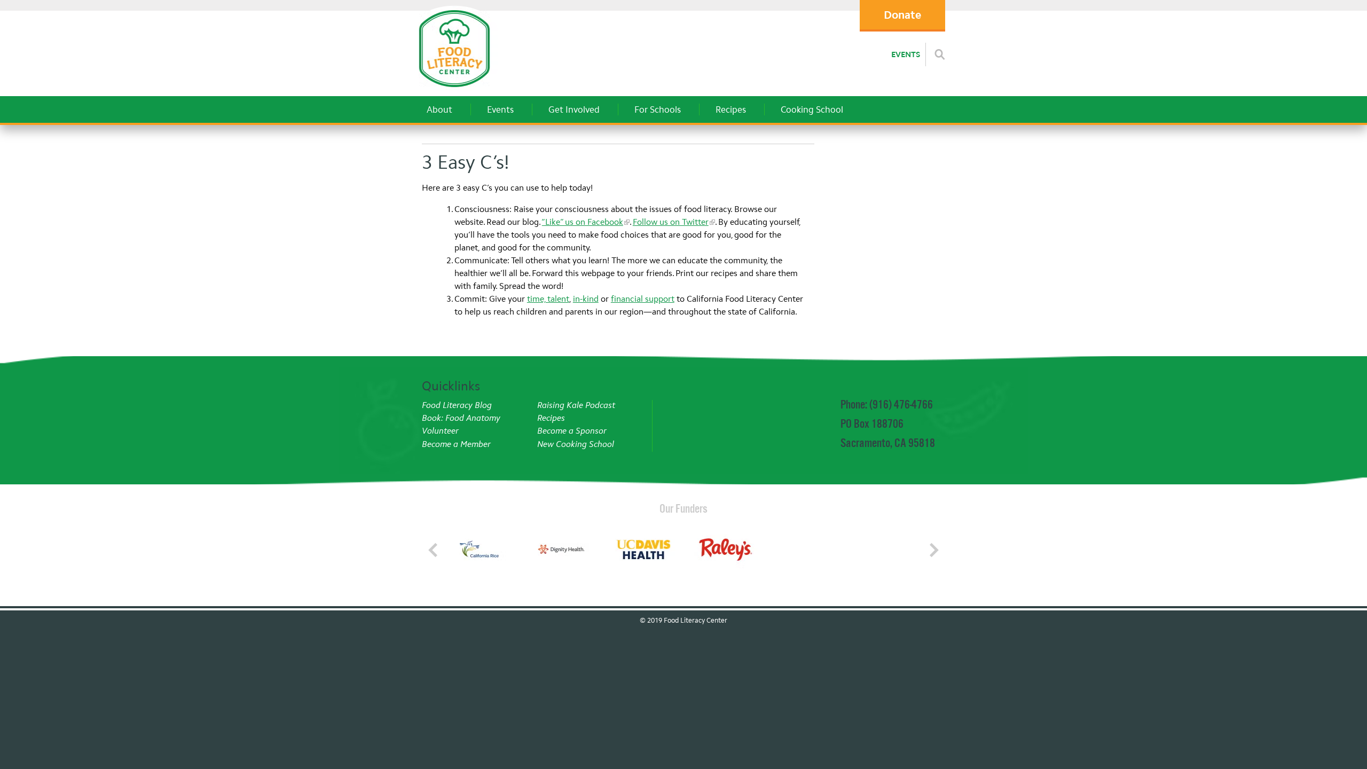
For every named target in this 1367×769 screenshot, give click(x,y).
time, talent (548, 299)
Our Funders (683, 508)
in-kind (586, 299)
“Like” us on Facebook (582, 222)
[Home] (454, 90)
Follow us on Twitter (671, 222)
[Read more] (939, 54)
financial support (642, 299)
